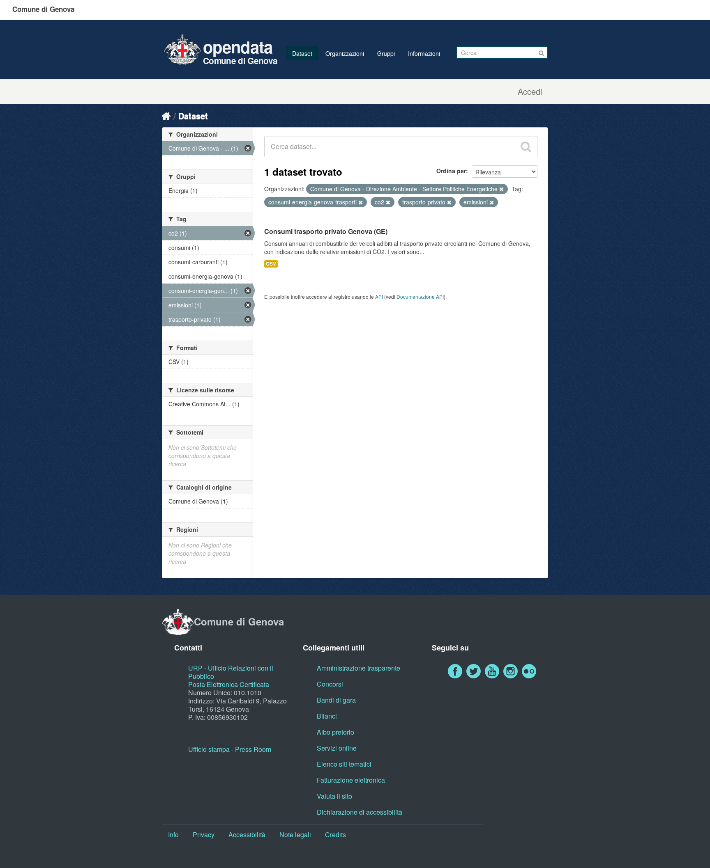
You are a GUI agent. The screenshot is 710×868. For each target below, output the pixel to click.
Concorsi (330, 684)
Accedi (530, 91)
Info (173, 834)
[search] (526, 146)
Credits (335, 834)
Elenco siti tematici (344, 764)
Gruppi (386, 53)
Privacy (203, 834)
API (379, 296)
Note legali (295, 834)
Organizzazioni (344, 53)
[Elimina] (501, 189)
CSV (271, 263)
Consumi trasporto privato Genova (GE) (325, 231)
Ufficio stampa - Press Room (229, 749)
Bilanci (327, 716)
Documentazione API (420, 296)
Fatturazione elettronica (351, 780)
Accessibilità (246, 834)
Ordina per (451, 171)
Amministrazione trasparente (358, 668)
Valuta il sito (334, 796)
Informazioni (424, 53)
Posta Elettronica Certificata (228, 684)
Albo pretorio (335, 732)
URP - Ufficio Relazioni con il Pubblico (230, 672)
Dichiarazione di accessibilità (359, 812)
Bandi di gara (336, 700)
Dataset (302, 53)
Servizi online (337, 748)
